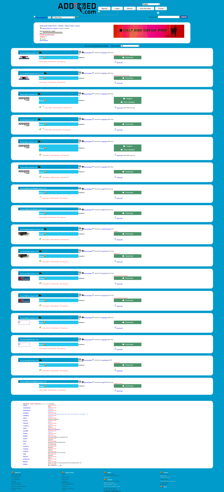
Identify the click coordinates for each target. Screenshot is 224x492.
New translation (88, 52)
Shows (129, 8)
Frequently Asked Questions (111, 475)
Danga (25, 441)
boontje (25, 438)
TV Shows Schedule (109, 474)
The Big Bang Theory (67, 484)
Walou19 (25, 456)
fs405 (24, 453)
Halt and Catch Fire (47, 28)
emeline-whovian (106, 229)
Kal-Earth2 (104, 317)
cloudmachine (105, 360)
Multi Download (44, 40)
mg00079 (25, 451)
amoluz (25, 405)
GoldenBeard (26, 410)
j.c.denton (25, 425)
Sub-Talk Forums (15, 482)
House (63, 489)
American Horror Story (68, 488)
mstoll (103, 189)
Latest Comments (16, 484)
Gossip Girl (65, 481)
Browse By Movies (16, 475)
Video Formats (164, 479)
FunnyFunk (105, 251)
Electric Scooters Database (18, 486)
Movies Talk (163, 484)
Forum (161, 8)
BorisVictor (104, 52)
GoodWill (25, 430)
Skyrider (25, 433)
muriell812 (26, 415)
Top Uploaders (15, 477)
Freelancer (26, 446)
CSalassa (25, 448)
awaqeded (104, 93)
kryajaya (25, 420)
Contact (13, 489)
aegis (24, 443)
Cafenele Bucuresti (16, 488)
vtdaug (25, 418)
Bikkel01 (25, 436)
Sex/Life (64, 474)
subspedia (104, 339)
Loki (63, 475)
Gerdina (25, 464)
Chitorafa (25, 423)
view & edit (119, 62)
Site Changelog (164, 474)
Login (117, 8)
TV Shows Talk (164, 482)
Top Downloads (15, 479)
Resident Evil (65, 477)
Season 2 (55, 28)
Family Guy (65, 486)
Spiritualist (26, 412)
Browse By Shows (16, 474)
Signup (104, 8)
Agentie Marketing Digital (110, 489)
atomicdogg (26, 459)
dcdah (24, 428)
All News (13, 481)
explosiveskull (26, 407)
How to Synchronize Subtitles (112, 481)
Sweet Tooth (65, 479)
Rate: (41, 33)
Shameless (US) (66, 482)
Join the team (145, 8)
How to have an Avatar (110, 488)
